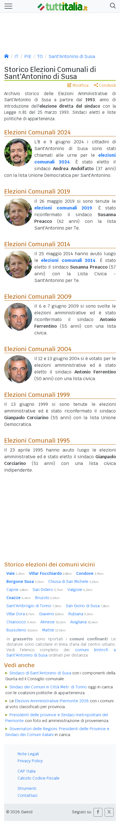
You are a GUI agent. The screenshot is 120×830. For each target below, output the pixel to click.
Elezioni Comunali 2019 (37, 191)
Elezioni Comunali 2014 (37, 244)
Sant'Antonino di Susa (72, 56)
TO (40, 56)
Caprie (17, 589)
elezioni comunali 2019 (63, 208)
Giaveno (51, 613)
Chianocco (21, 621)
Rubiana (80, 613)
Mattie (54, 630)
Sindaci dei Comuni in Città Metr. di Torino (48, 686)
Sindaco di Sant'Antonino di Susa (40, 672)
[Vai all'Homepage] (62, 5)
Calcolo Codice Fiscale (38, 778)
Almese (53, 621)
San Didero (48, 589)
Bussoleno (22, 630)
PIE (27, 56)
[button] (112, 6)
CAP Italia (26, 771)
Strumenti (27, 788)
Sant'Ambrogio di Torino (33, 605)
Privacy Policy (30, 760)
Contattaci (27, 795)
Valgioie (80, 589)
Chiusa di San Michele (73, 581)
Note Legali (28, 753)
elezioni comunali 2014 (68, 260)
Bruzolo (47, 597)
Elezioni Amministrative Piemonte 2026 (52, 700)
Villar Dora (20, 613)
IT (16, 56)
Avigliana (84, 621)
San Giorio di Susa (87, 605)
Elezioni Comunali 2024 (37, 132)
